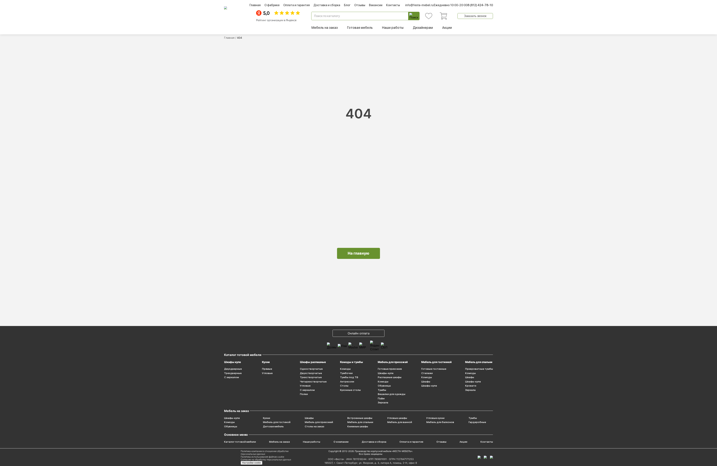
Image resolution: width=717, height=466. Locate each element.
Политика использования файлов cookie (262, 456)
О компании (340, 441)
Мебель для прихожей (393, 362)
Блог (347, 5)
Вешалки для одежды (391, 394)
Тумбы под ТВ (349, 377)
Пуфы (381, 398)
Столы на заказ (314, 426)
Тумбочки (346, 373)
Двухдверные (233, 368)
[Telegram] (491, 457)
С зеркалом (231, 377)
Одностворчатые (311, 368)
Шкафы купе (232, 362)
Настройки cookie (251, 463)
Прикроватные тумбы (479, 368)
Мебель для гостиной (276, 422)
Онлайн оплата (359, 333)
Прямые (267, 368)
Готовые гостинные (433, 368)
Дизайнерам (423, 28)
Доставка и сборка (327, 5)
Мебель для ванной (399, 422)
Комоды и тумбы (351, 362)
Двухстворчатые (311, 373)
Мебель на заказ (324, 28)
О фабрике (272, 5)
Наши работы (392, 28)
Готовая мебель (360, 28)
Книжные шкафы (357, 426)
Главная (255, 5)
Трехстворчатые (311, 377)
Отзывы (359, 5)
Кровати (470, 385)
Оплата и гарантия (296, 5)
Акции (447, 28)
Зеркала (383, 402)
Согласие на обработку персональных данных (266, 459)
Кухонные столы (350, 389)
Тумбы (382, 389)
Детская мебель (273, 426)
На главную (358, 253)
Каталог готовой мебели (240, 441)
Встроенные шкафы (359, 417)
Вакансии (375, 5)
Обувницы (384, 385)
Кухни (266, 362)
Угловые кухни (435, 417)
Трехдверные (233, 373)
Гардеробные (477, 422)
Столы (344, 385)
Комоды (345, 368)
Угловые (267, 373)
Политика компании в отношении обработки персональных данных (264, 452)
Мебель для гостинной (436, 362)
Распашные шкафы (389, 377)
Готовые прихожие (390, 368)
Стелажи (427, 373)
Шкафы (425, 381)
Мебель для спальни (478, 362)
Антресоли (347, 381)
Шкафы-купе (385, 373)
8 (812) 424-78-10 (480, 5)
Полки (304, 394)
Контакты (393, 5)
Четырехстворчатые (313, 381)
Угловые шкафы (397, 417)
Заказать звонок (475, 16)
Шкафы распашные (313, 362)
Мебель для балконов (440, 422)
